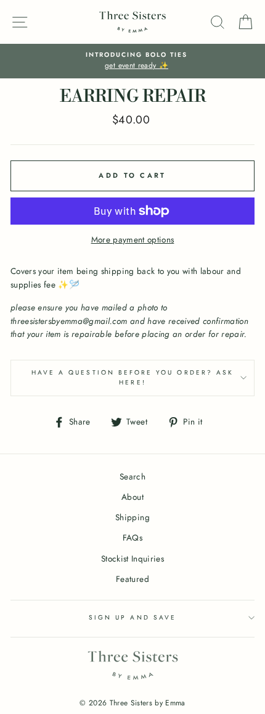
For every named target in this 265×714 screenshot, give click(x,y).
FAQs (132, 537)
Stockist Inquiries (132, 558)
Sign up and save (132, 617)
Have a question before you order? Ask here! (132, 377)
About (132, 497)
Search (132, 476)
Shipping (132, 517)
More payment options (132, 239)
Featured (132, 579)
